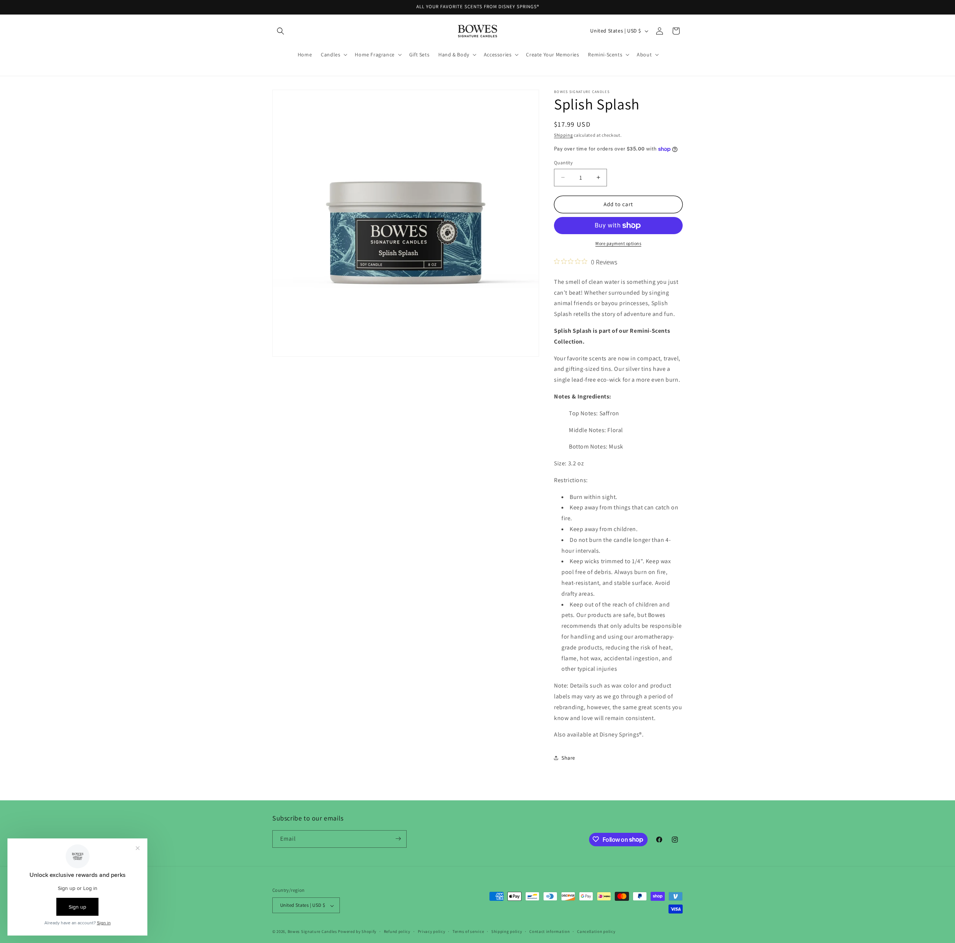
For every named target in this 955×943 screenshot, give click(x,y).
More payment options (618, 243)
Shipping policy (506, 931)
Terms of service (468, 931)
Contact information (549, 931)
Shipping (563, 135)
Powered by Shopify (357, 931)
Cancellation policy (596, 931)
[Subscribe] (398, 838)
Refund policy (397, 931)
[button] (280, 31)
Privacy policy (431, 931)
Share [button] (568, 757)
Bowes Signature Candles (312, 931)
